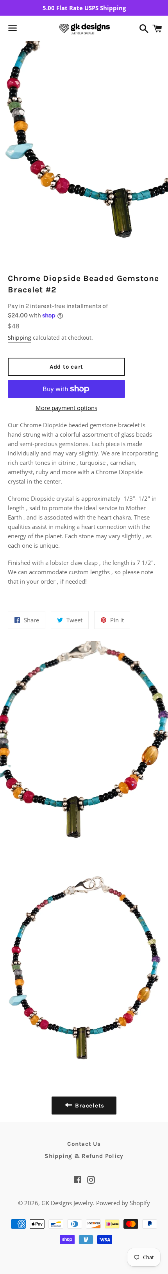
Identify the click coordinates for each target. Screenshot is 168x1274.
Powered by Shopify (123, 1203)
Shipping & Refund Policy (84, 1155)
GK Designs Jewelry (67, 1203)
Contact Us (84, 1143)
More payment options (66, 408)
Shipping (19, 337)
